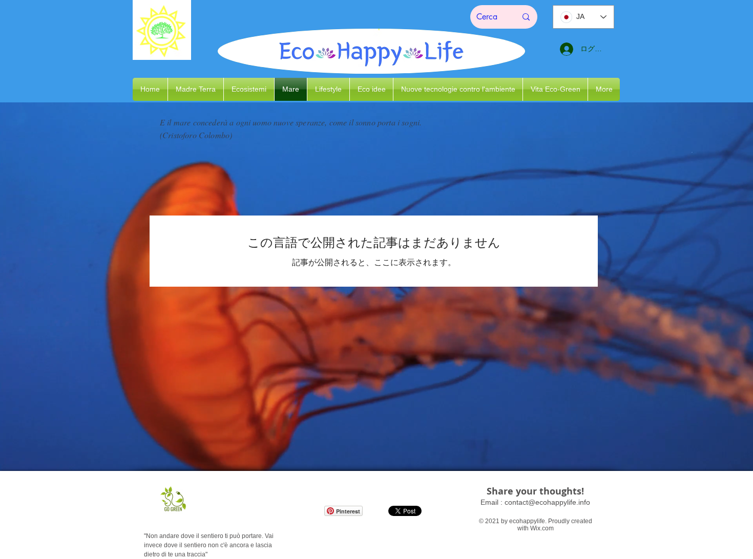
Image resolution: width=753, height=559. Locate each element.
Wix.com (542, 528)
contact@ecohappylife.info (547, 502)
